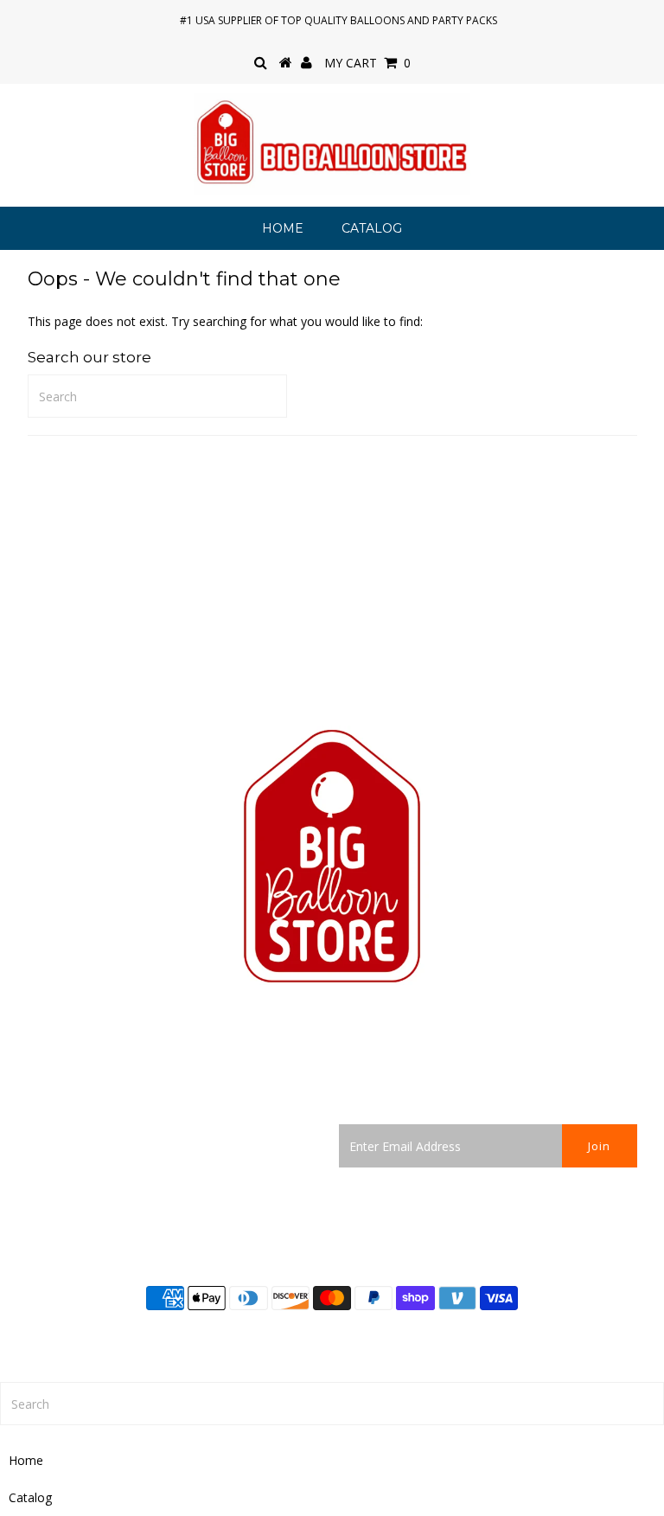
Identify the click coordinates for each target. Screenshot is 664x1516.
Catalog (372, 228)
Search (47, 1133)
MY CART (367, 62)
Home (282, 228)
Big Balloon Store (385, 1337)
